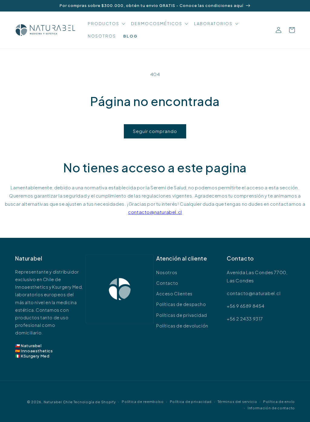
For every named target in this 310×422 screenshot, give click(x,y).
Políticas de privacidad (181, 315)
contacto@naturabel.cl (155, 212)
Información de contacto (271, 408)
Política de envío (279, 402)
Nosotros (166, 272)
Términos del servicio (237, 402)
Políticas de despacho (181, 304)
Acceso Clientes (174, 293)
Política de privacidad (191, 402)
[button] (105, 24)
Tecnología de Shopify (95, 402)
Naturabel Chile (58, 402)
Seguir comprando (155, 131)
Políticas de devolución (182, 325)
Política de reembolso (143, 402)
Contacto (167, 283)
